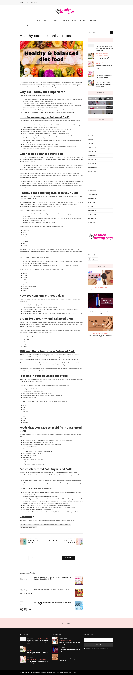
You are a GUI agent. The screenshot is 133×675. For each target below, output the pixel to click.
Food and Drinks (24, 607)
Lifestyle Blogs (24, 610)
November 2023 (92, 167)
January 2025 (92, 151)
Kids (101, 80)
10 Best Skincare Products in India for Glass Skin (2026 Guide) (104, 66)
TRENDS (74, 20)
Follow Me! (67, 623)
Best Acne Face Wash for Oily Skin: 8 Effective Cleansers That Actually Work (104, 48)
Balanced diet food (26, 524)
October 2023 (92, 171)
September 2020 (92, 218)
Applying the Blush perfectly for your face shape (100, 290)
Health (30, 593)
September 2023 (92, 175)
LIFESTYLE (55, 20)
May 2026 (90, 128)
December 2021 (92, 191)
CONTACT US (92, 20)
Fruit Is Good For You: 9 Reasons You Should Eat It (51, 590)
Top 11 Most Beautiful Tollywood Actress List (100, 336)
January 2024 (92, 163)
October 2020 (92, 214)
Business (98, 80)
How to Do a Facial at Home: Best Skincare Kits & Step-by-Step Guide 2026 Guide (53, 578)
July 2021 (90, 206)
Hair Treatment (24, 608)
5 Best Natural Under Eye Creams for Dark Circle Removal (104, 58)
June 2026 (90, 124)
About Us (22, 2)
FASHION (65, 20)
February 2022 (92, 183)
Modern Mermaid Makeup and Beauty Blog (100, 312)
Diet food (36, 524)
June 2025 (90, 139)
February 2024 (92, 159)
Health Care (27, 609)
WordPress (73, 672)
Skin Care (22, 581)
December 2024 (92, 155)
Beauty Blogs (41, 31)
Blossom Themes (58, 672)
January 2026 (92, 132)
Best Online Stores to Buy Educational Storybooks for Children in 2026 (103, 84)
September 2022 (92, 179)
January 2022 (92, 187)
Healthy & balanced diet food (49, 524)
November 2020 (92, 210)
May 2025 (90, 143)
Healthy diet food (65, 524)
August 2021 (91, 202)
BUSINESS (82, 20)
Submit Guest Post (32, 2)
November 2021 (92, 194)
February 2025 (92, 147)
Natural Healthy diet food (28, 527)
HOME (38, 20)
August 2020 (91, 222)
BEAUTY (46, 20)
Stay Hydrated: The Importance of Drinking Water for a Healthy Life (53, 603)
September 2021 (92, 198)
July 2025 (90, 135)
